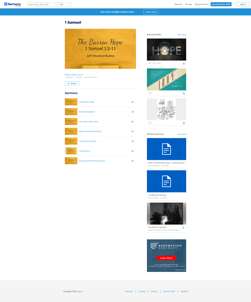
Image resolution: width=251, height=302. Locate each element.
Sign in (243, 4)
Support (184, 291)
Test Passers (84, 151)
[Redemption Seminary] (166, 255)
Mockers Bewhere (87, 111)
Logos (79, 291)
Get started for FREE (221, 4)
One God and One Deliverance (92, 160)
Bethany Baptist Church (74, 75)
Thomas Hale (153, 198)
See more (182, 34)
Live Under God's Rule (88, 121)
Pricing (188, 4)
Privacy (154, 291)
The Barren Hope (86, 102)
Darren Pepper (154, 165)
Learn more (151, 11)
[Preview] (132, 102)
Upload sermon (202, 4)
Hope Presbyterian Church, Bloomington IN (164, 230)
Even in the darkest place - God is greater (166, 162)
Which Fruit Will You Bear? (90, 131)
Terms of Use (169, 291)
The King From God (87, 141)
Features (178, 4)
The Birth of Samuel (157, 195)
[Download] (184, 63)
